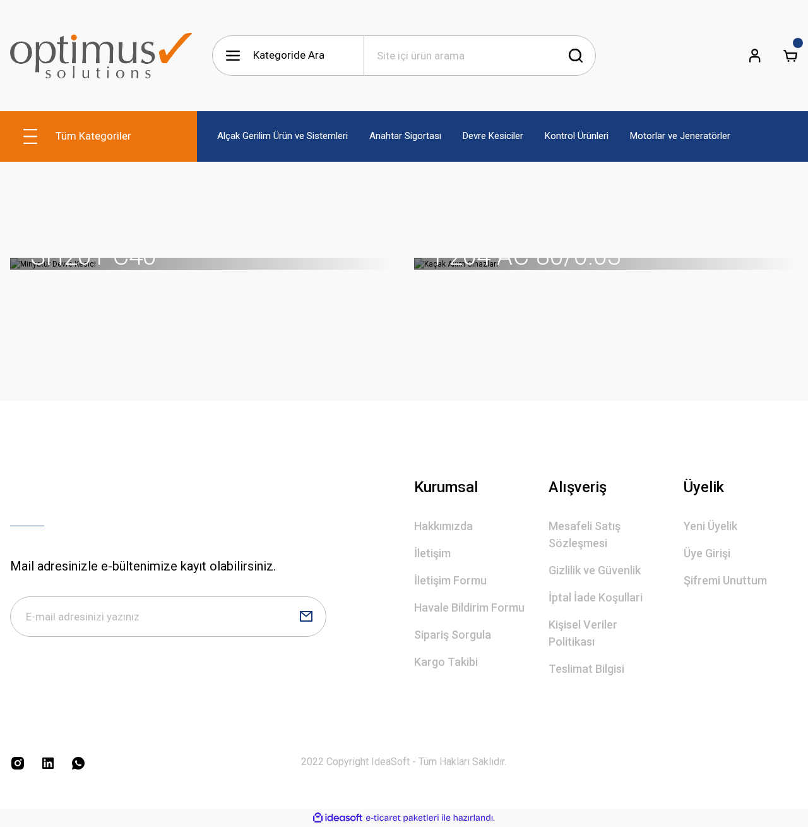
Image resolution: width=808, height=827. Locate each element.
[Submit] (306, 616)
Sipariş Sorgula (452, 634)
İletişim (432, 553)
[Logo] (101, 55)
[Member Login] (755, 55)
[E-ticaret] (402, 817)
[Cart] (790, 55)
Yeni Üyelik (710, 526)
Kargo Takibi (446, 661)
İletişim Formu (450, 580)
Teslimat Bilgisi (586, 668)
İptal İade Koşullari (596, 597)
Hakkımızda (443, 526)
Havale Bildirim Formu (469, 607)
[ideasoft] (337, 818)
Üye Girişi (707, 553)
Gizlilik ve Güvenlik (595, 570)
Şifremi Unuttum (725, 580)
